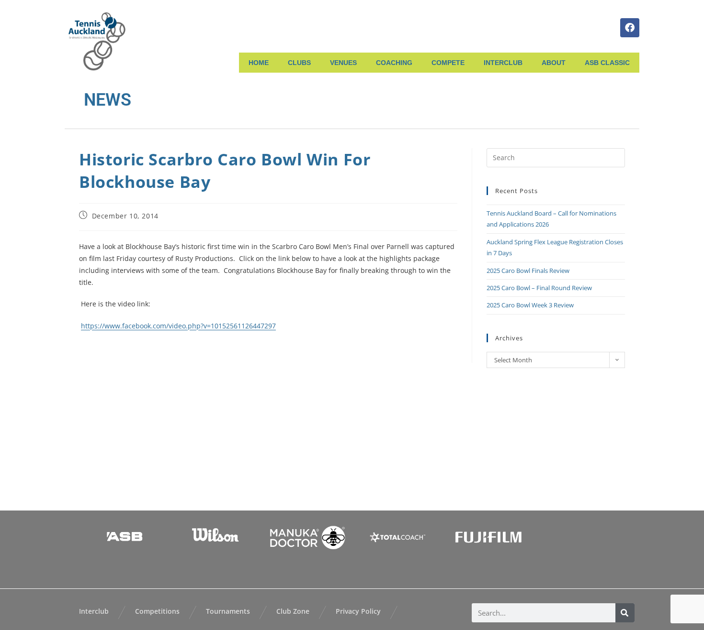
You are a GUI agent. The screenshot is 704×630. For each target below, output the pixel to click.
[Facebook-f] (629, 27)
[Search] (625, 612)
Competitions (157, 611)
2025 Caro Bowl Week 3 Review (530, 305)
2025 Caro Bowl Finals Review (528, 270)
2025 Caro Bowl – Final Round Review (539, 287)
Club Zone (292, 611)
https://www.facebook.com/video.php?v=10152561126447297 (178, 325)
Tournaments (228, 611)
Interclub (94, 611)
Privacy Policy (358, 611)
